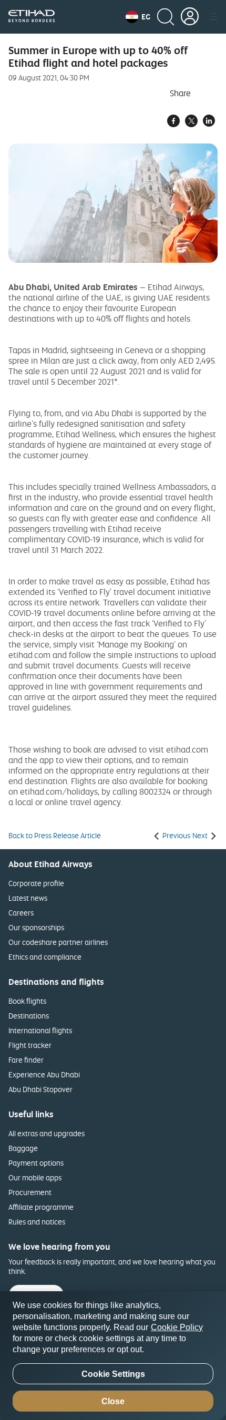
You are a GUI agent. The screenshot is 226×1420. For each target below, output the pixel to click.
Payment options (36, 1163)
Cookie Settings (113, 1374)
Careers (21, 913)
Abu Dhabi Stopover (40, 1089)
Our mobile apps (34, 1177)
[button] (138, 17)
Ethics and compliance (44, 957)
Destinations (28, 1016)
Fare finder (26, 1060)
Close (113, 1401)
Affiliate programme (41, 1207)
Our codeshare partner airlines (58, 942)
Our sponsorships (36, 927)
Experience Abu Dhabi (44, 1074)
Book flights (27, 1001)
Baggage (23, 1148)
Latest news (27, 898)
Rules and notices (36, 1222)
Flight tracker (30, 1045)
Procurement (30, 1192)
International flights (40, 1030)
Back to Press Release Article (54, 835)
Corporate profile (36, 883)
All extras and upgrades (46, 1133)
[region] (113, 1355)
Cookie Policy (177, 1327)
